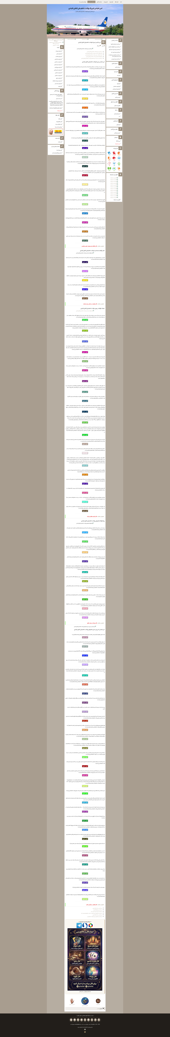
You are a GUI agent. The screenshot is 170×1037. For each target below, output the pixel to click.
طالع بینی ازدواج (117, 105)
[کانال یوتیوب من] (74, 1019)
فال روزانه (105, 2)
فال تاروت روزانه (59, 51)
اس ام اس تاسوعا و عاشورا (115, 44)
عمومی (98, 1008)
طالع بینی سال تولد (116, 200)
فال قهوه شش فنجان (116, 89)
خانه (121, 2)
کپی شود (85, 71)
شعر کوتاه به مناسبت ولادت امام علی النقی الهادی (93, 53)
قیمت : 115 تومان (55, 42)
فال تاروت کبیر (59, 54)
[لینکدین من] (71, 1019)
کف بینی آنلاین (117, 97)
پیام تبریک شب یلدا (58, 127)
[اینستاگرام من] (88, 1019)
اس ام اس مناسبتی (91, 2)
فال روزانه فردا (59, 150)
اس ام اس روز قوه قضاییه (97, 910)
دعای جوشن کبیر (117, 114)
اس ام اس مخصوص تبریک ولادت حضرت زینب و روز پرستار (115, 55)
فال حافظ (116, 2)
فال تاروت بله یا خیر (58, 83)
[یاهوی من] (98, 1019)
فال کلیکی (118, 125)
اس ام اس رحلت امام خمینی (97, 908)
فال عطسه (60, 142)
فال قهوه (118, 84)
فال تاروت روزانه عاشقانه (57, 81)
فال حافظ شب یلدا (58, 124)
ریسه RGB (118, 141)
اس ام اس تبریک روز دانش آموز (114, 49)
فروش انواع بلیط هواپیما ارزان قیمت (55, 108)
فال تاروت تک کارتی (58, 59)
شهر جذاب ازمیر (59, 98)
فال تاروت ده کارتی (58, 75)
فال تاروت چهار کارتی (58, 64)
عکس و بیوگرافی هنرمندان (57, 153)
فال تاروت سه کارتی (58, 62)
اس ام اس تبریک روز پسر (115, 59)
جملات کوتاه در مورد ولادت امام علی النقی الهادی (93, 55)
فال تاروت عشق (59, 78)
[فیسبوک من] (92, 1019)
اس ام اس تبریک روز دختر (115, 52)
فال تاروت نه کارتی (58, 73)
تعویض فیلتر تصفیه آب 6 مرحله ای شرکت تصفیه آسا (56, 95)
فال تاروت (111, 2)
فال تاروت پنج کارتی (58, 67)
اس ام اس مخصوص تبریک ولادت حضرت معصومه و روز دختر (91, 913)
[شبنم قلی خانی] (71, 39)
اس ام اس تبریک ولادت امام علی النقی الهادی (85, 8)
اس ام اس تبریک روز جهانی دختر (96, 911)
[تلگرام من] (95, 1019)
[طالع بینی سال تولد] (114, 188)
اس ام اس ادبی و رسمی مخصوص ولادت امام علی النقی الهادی (91, 58)
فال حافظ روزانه (59, 121)
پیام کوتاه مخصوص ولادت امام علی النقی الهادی (94, 56)
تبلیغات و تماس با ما (82, 2)
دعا (119, 116)
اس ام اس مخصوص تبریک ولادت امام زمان (94, 916)
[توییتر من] (81, 1019)
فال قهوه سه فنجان (116, 86)
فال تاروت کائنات (59, 56)
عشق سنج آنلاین (117, 133)
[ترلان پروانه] (85, 39)
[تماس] (85, 1019)
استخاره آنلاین (99, 2)
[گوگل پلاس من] (78, 1019)
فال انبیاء (118, 75)
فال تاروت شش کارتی (58, 70)
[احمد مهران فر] (98, 39)
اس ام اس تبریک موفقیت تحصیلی (114, 47)
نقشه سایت (80, 1027)
